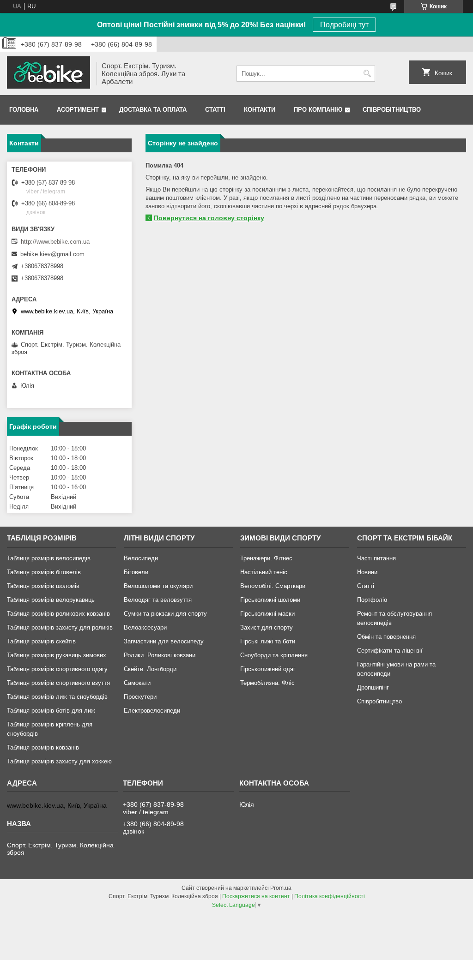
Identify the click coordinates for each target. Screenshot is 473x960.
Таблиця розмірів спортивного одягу (57, 669)
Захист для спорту (266, 627)
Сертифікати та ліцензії (390, 650)
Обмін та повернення (386, 636)
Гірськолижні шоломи (270, 599)
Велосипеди (141, 558)
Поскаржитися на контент (256, 896)
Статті (215, 109)
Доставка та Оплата (153, 109)
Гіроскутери (140, 696)
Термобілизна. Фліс (267, 682)
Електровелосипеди (152, 710)
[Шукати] (367, 74)
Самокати (137, 682)
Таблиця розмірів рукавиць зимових (56, 655)
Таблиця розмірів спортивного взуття (58, 682)
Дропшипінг (373, 687)
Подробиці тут (344, 25)
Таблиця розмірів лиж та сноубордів (57, 696)
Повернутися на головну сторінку (209, 218)
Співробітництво (392, 109)
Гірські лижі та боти (267, 641)
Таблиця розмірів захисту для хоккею (59, 761)
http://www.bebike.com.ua (55, 241)
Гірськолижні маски (267, 613)
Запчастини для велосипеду (164, 641)
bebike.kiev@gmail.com (52, 254)
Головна (23, 109)
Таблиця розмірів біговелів (44, 572)
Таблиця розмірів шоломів (43, 585)
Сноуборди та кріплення (274, 655)
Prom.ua (280, 888)
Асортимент (78, 109)
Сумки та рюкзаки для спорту (165, 613)
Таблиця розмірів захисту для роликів (60, 627)
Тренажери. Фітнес (266, 558)
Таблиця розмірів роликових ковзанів (58, 613)
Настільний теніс (263, 572)
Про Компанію (318, 109)
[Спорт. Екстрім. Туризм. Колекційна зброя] (48, 73)
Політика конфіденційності (329, 896)
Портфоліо (372, 599)
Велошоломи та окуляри (158, 585)
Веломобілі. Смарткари (272, 585)
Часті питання (376, 558)
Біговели (136, 572)
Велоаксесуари (145, 627)
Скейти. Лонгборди (150, 669)
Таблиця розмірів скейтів (41, 641)
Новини (367, 572)
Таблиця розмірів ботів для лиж (51, 710)
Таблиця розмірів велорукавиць (51, 599)
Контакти (259, 109)
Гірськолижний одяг (268, 669)
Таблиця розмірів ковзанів (43, 747)
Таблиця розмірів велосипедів (49, 558)
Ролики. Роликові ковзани (159, 655)
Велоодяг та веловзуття (158, 599)
